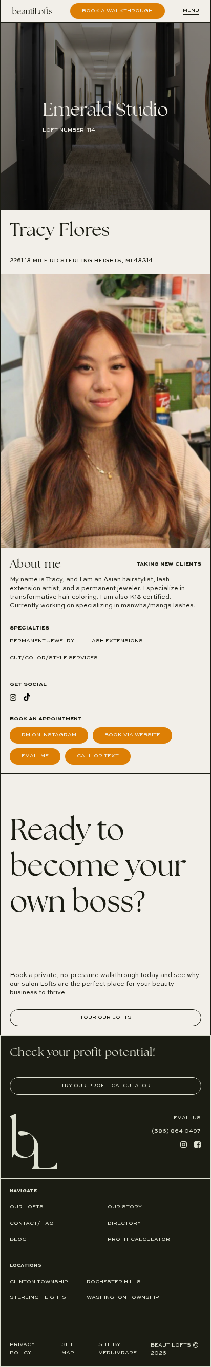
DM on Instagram (49, 735)
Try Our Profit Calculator (106, 1085)
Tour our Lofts (106, 1017)
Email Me (35, 756)
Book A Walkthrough (117, 11)
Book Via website (132, 735)
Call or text (98, 756)
